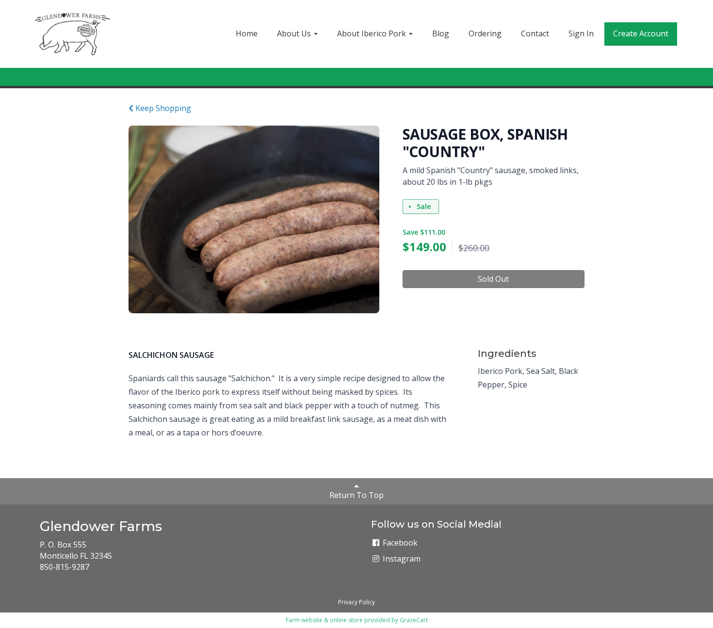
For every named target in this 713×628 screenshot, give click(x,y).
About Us (295, 33)
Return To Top (356, 495)
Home (247, 33)
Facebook (399, 542)
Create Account (640, 33)
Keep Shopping (162, 108)
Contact (535, 33)
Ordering (485, 33)
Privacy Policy (356, 602)
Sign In (581, 33)
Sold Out (493, 279)
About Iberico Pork (372, 33)
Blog (440, 33)
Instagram (401, 558)
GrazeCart (414, 620)
